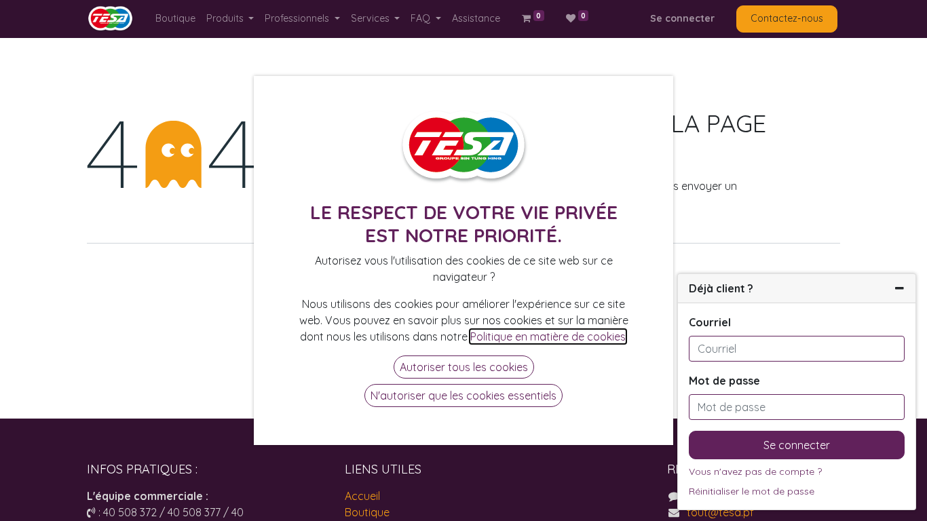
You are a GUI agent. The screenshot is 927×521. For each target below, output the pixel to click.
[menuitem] (175, 18)
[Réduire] (899, 288)
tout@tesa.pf (720, 512)
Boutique (367, 512)
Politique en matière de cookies (548, 336)
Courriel (710, 322)
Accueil (362, 496)
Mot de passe (724, 380)
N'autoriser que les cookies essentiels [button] (463, 395)
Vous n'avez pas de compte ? (755, 471)
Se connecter (682, 18)
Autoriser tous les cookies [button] (464, 367)
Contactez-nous (787, 18)
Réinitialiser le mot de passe (751, 491)
